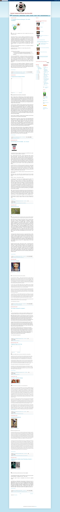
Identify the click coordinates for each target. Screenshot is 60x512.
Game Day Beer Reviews (44, 15)
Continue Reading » (13, 370)
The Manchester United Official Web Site (46, 83)
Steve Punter (14, 428)
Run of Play (45, 77)
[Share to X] (29, 137)
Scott (23, 257)
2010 (37, 79)
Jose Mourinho (22, 491)
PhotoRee (19, 383)
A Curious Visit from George (17, 377)
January (38, 72)
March (38, 71)
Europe (35, 15)
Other (24, 491)
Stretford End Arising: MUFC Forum (46, 74)
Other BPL (31, 15)
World (38, 15)
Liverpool (27, 15)
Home (11, 15)
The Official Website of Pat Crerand (46, 79)
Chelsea (16, 491)
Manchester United (15, 15)
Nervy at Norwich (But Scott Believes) (44, 47)
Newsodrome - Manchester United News (45, 108)
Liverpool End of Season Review (18, 76)
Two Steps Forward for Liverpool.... (18, 308)
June (38, 66)
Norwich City (20, 413)
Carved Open (41, 31)
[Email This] (27, 137)
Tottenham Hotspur (22, 15)
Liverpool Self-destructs (16, 417)
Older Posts (31, 493)
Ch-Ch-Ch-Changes (15, 260)
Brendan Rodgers (15, 413)
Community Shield (19, 491)
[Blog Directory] (45, 100)
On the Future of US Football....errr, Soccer (20, 141)
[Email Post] (27, 256)
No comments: (24, 256)
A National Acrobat (15, 383)
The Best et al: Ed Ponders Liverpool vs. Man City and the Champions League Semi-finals (43, 41)
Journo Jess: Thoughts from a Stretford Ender (46, 70)
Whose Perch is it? (15, 206)
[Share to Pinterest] (31, 256)
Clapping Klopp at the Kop (16, 344)
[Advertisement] (27, 501)
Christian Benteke (19, 455)
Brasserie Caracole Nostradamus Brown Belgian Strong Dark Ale (44, 56)
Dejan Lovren (22, 455)
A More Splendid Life (46, 78)
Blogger (36, 506)
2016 (37, 65)
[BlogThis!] (28, 137)
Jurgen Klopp (14, 257)
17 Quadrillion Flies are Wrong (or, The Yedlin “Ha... (39, 68)
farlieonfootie (45, 96)
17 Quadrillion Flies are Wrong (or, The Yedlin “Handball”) (44, 43)
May (37, 70)
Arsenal (13, 491)
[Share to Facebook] (30, 137)
